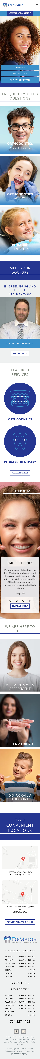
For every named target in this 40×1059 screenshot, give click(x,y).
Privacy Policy (30, 1051)
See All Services (20, 473)
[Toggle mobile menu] (37, 5)
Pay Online (20, 67)
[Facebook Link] (16, 1031)
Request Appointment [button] (20, 13)
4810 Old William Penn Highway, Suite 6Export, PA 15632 (20, 909)
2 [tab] (17, 601)
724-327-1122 (20, 1021)
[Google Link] (23, 1031)
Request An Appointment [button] (20, 922)
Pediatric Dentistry (20, 462)
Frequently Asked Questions (20, 96)
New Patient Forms (20, 80)
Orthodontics (20, 419)
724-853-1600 (20, 982)
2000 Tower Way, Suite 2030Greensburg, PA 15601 (20, 873)
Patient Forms (20, 74)
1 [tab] (10, 601)
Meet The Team (20, 354)
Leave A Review (20, 606)
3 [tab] (23, 601)
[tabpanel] (20, 581)
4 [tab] (29, 601)
